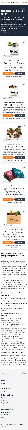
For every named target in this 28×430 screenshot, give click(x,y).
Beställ (20, 74)
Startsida (4, 383)
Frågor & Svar (5, 403)
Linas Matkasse (5, 412)
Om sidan (4, 398)
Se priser (8, 74)
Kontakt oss (4, 400)
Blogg (3, 391)
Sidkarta (3, 405)
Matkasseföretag (6, 388)
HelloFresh (4, 414)
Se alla (3, 417)
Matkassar (4, 386)
